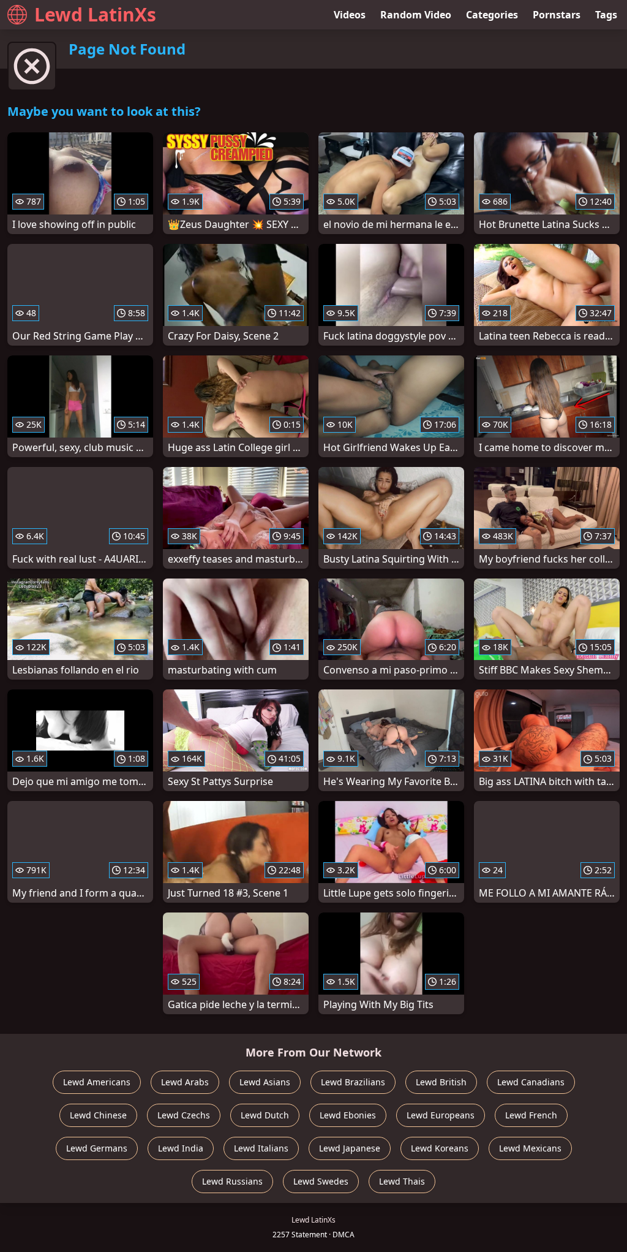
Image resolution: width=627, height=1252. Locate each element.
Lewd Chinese (98, 1115)
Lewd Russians (232, 1181)
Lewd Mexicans (530, 1148)
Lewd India (180, 1148)
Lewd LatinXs (95, 14)
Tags (606, 14)
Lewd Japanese (349, 1148)
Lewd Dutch (265, 1115)
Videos (350, 14)
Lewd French (531, 1115)
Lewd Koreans (439, 1148)
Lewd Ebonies (348, 1115)
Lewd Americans (96, 1082)
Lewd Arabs (185, 1082)
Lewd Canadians (531, 1082)
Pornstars (556, 14)
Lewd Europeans (441, 1115)
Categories (492, 14)
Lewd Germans (96, 1148)
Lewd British (441, 1082)
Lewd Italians (261, 1148)
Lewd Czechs (183, 1115)
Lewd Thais (402, 1181)
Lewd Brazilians (353, 1082)
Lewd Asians (264, 1082)
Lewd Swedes (320, 1181)
